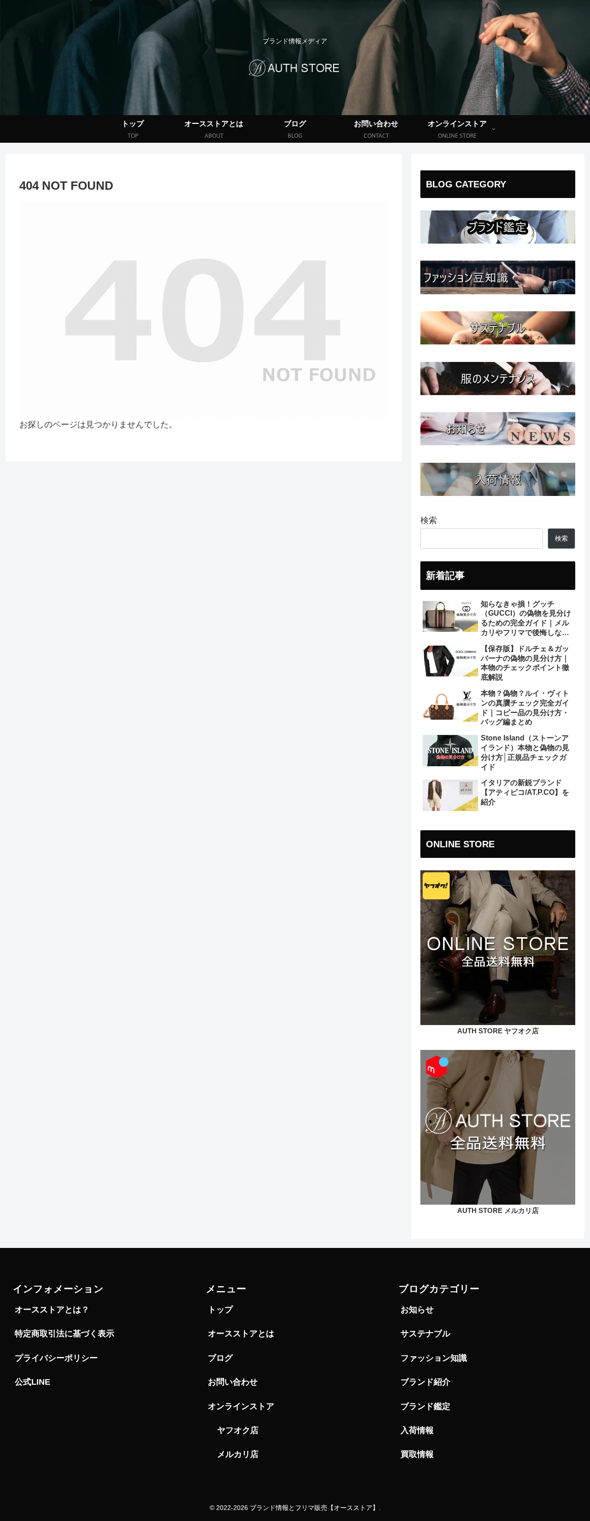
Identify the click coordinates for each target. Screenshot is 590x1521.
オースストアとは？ (52, 1309)
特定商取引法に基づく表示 (64, 1333)
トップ (220, 1309)
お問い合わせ (233, 1382)
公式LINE (32, 1382)
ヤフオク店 (238, 1430)
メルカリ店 (238, 1454)
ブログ (220, 1358)
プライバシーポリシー (56, 1358)
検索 (428, 520)
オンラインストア (241, 1406)
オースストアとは (241, 1333)
